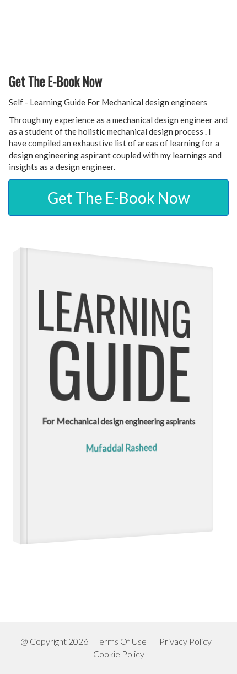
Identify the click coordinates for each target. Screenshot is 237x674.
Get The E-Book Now (118, 197)
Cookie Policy (118, 654)
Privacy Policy (185, 641)
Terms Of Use (121, 641)
